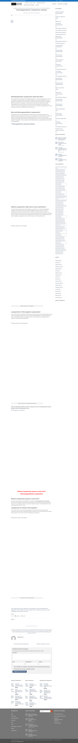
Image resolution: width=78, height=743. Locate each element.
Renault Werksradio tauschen (60, 240)
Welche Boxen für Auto (59, 253)
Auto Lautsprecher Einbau (60, 30)
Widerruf (12, 728)
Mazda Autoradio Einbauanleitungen (59, 79)
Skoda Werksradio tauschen (60, 248)
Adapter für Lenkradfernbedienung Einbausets (58, 719)
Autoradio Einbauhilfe (30, 8)
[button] (60, 1)
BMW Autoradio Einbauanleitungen (59, 37)
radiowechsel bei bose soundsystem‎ (59, 232)
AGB (12, 714)
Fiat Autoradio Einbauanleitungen (59, 65)
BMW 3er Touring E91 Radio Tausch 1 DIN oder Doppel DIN (62, 138)
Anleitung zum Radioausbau (60, 173)
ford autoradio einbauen (59, 202)
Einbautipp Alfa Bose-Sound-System (60, 198)
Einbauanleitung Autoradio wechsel (61, 196)
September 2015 (58, 266)
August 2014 (57, 274)
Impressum (13, 720)
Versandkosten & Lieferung (16, 726)
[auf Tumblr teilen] (34, 626)
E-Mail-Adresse (29, 661)
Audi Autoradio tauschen (59, 176)
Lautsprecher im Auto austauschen (29, 608)
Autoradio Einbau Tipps (21, 8)
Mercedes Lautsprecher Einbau (59, 88)
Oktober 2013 (57, 285)
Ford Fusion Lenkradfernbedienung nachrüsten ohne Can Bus (62, 149)
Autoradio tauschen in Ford (60, 178)
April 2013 (57, 293)
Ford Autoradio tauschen (59, 204)
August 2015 (57, 268)
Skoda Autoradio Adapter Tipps (60, 110)
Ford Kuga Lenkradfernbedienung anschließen (62, 159)
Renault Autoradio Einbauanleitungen (59, 105)
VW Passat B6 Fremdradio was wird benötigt (62, 143)
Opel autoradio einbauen (59, 207)
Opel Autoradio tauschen (59, 209)
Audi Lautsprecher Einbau (60, 28)
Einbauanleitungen (14, 718)
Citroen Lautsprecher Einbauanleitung (59, 60)
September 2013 (58, 287)
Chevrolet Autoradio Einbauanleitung (59, 46)
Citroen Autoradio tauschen (60, 194)
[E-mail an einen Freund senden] (31, 626)
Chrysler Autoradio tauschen (60, 188)
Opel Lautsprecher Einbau (60, 97)
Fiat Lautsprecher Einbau (60, 69)
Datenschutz (13, 716)
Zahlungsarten (14, 730)
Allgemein (15, 8)
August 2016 (57, 260)
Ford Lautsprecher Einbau (60, 76)
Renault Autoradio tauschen (60, 238)
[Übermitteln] (51, 711)
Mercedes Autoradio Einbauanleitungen (59, 84)
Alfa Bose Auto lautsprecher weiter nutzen (61, 168)
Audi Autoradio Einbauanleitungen (59, 24)
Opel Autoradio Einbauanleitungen (59, 93)
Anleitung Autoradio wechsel (60, 171)
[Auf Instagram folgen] (64, 0)
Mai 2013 (57, 291)
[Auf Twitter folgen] (65, 0)
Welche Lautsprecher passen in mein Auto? (41, 609)
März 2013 (57, 295)
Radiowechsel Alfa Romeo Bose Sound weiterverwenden (61, 229)
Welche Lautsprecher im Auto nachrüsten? (25, 609)
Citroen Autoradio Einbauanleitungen (59, 56)
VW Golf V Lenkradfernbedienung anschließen (62, 155)
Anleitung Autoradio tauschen (60, 169)
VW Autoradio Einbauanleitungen (59, 123)
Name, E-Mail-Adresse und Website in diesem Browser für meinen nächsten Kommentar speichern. (32, 666)
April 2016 (57, 262)
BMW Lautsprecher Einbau (60, 41)
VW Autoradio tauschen (59, 251)
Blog (56, 0)
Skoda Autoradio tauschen (60, 246)
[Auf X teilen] (29, 626)
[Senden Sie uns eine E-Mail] (66, 0)
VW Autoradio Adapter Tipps (60, 118)
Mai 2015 (57, 270)
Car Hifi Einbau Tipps (59, 43)
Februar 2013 (57, 297)
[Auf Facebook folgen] (63, 0)
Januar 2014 (57, 281)
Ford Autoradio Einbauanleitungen (59, 72)
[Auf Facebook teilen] (27, 626)
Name (13, 661)
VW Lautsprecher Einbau (60, 126)
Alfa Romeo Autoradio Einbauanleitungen (59, 13)
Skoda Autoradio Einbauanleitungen (59, 114)
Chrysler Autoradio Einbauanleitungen (59, 51)
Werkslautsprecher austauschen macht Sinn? (19, 611)
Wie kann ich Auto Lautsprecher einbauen (42, 8)
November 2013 (58, 283)
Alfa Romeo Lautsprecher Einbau (60, 17)
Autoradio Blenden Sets (58, 714)
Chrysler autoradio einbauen (60, 186)
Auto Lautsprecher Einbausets (59, 716)
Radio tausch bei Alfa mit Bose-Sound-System (60, 225)
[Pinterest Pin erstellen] (33, 626)
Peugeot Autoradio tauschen (60, 220)
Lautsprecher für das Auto (18, 608)
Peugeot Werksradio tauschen (60, 222)
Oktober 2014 (57, 272)
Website (40, 661)
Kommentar (14, 652)
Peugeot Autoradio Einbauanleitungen (59, 100)
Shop (12, 722)
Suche (12, 724)
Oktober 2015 (57, 264)
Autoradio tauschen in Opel (60, 180)
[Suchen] (23, 3)
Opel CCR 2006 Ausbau (59, 212)
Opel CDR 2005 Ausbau (59, 214)
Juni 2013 (57, 289)
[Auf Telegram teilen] (36, 626)
